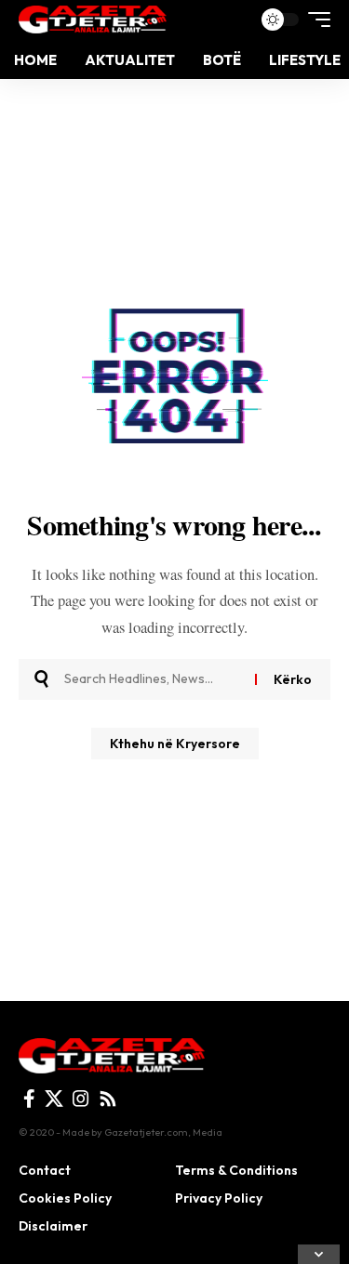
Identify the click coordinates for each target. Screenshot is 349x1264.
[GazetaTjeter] (93, 19)
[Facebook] (29, 1098)
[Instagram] (81, 1098)
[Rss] (108, 1098)
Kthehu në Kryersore (175, 743)
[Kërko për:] (152, 679)
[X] (54, 1098)
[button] (314, 19)
